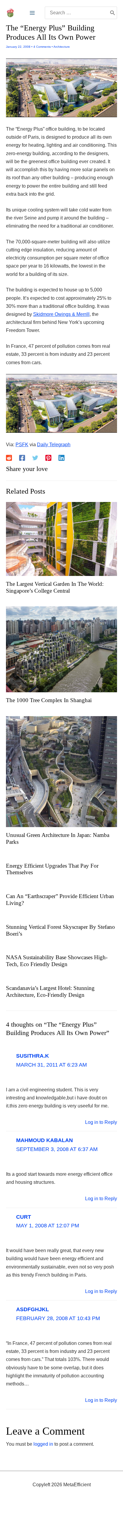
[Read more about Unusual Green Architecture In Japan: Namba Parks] (61, 771)
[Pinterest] (48, 458)
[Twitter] (35, 458)
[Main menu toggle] (32, 12)
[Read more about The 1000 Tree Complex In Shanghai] (61, 649)
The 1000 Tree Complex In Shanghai (49, 700)
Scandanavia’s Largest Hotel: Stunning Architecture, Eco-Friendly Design (50, 991)
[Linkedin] (61, 458)
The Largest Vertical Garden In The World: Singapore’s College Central (55, 587)
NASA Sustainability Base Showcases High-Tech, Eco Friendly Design (56, 960)
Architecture (61, 46)
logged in (43, 1444)
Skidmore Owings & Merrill (61, 314)
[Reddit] (9, 458)
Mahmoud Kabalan (44, 1140)
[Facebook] (22, 458)
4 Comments (42, 46)
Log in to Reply (101, 1122)
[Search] (112, 13)
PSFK (22, 444)
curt (23, 1217)
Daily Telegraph (53, 444)
